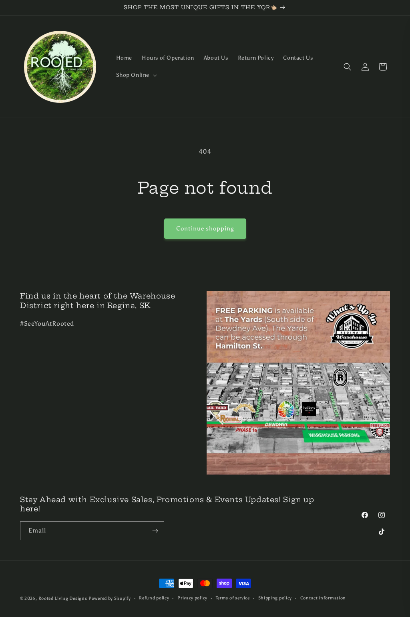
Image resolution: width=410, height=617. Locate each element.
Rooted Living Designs (62, 598)
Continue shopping (205, 228)
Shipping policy (275, 598)
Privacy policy (192, 598)
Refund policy (154, 598)
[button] (136, 75)
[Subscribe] (155, 530)
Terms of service (233, 598)
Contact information (323, 598)
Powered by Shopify (109, 598)
